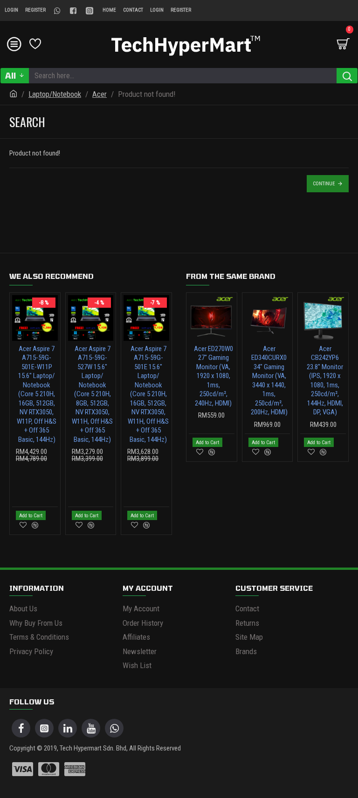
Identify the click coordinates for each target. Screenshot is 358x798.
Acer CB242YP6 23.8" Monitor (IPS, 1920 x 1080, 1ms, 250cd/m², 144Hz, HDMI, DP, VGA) (325, 381)
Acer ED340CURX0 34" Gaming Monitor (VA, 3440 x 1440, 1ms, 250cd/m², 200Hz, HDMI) (269, 381)
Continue (324, 184)
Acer (99, 94)
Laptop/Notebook (54, 94)
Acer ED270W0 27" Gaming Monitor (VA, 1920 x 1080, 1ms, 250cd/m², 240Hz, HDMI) (213, 376)
